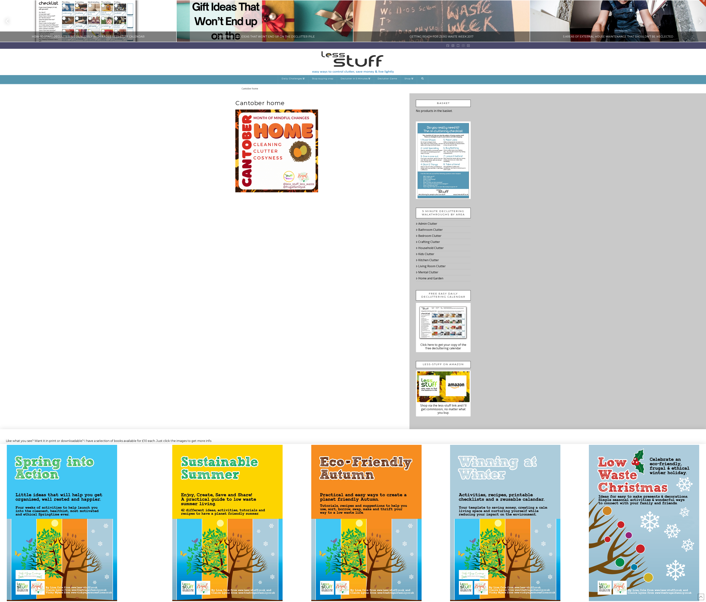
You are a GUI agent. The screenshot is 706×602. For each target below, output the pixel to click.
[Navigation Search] (422, 79)
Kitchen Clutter (428, 260)
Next (698, 21)
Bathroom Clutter (430, 230)
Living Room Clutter (432, 266)
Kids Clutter (426, 254)
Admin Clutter (427, 224)
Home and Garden (430, 278)
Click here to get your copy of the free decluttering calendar (443, 346)
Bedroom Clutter (429, 236)
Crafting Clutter (429, 242)
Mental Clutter (428, 272)
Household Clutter (431, 248)
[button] (702, 3)
